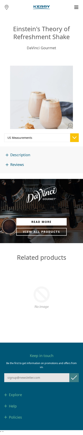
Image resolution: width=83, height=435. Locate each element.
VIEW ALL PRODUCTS (41, 232)
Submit (74, 377)
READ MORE (41, 222)
